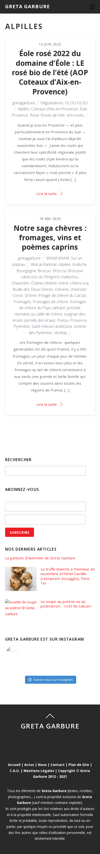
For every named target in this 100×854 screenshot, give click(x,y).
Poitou (62, 320)
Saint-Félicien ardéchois (52, 326)
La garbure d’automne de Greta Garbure (40, 558)
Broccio (44, 270)
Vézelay (60, 332)
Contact (57, 764)
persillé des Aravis (40, 320)
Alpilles (23, 109)
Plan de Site (78, 764)
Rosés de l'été (53, 115)
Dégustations (51, 102)
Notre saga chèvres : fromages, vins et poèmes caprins (50, 237)
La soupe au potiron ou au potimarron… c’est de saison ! (66, 604)
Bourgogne (26, 270)
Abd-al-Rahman (44, 264)
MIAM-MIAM (57, 258)
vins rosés (75, 115)
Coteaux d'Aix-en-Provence (54, 109)
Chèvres (62, 289)
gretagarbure (23, 102)
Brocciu (59, 270)
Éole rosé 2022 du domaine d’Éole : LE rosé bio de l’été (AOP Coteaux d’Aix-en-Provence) (50, 72)
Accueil (14, 764)
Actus (29, 764)
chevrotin (78, 289)
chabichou (69, 276)
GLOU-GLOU (76, 102)
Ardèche (79, 264)
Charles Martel (44, 283)
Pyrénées (22, 326)
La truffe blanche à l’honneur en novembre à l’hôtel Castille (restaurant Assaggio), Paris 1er (68, 576)
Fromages (22, 301)
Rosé (34, 115)
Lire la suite (46, 193)
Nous (42, 764)
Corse (17, 295)
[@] (19, 652)
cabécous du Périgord (40, 276)
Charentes (20, 283)
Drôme (31, 295)
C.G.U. (15, 770)
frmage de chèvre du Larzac (62, 295)
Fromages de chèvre (50, 301)
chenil (63, 283)
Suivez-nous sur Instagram (53, 679)
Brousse (75, 270)
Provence (20, 115)
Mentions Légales (39, 770)
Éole (83, 109)
